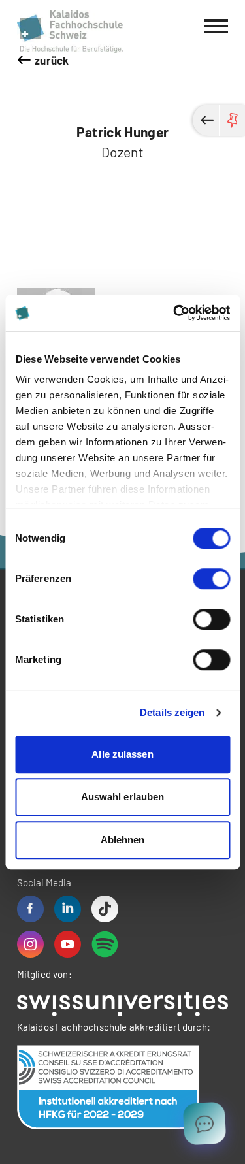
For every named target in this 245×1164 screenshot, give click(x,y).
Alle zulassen (122, 754)
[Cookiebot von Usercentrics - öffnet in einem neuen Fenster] (174, 312)
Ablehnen (123, 839)
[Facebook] (30, 909)
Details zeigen (172, 712)
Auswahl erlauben (123, 796)
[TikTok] (104, 909)
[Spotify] (104, 944)
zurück (52, 60)
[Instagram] (30, 944)
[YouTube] (67, 944)
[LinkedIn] (67, 909)
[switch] (211, 578)
